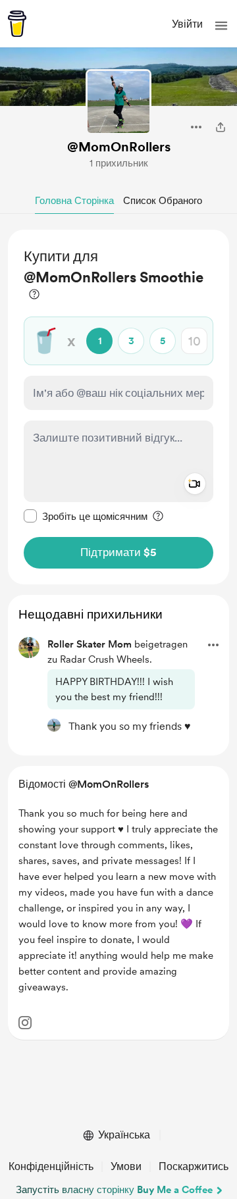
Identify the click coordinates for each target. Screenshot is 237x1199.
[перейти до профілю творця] (118, 102)
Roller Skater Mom (89, 644)
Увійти (187, 24)
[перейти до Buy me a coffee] (17, 24)
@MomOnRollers (119, 147)
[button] (221, 26)
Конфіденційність (51, 1166)
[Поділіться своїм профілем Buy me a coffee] (220, 127)
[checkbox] (85, 515)
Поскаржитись (193, 1166)
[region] (118, 407)
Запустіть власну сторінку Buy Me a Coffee (114, 1190)
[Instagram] (25, 1022)
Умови (126, 1166)
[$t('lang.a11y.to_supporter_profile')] (54, 725)
